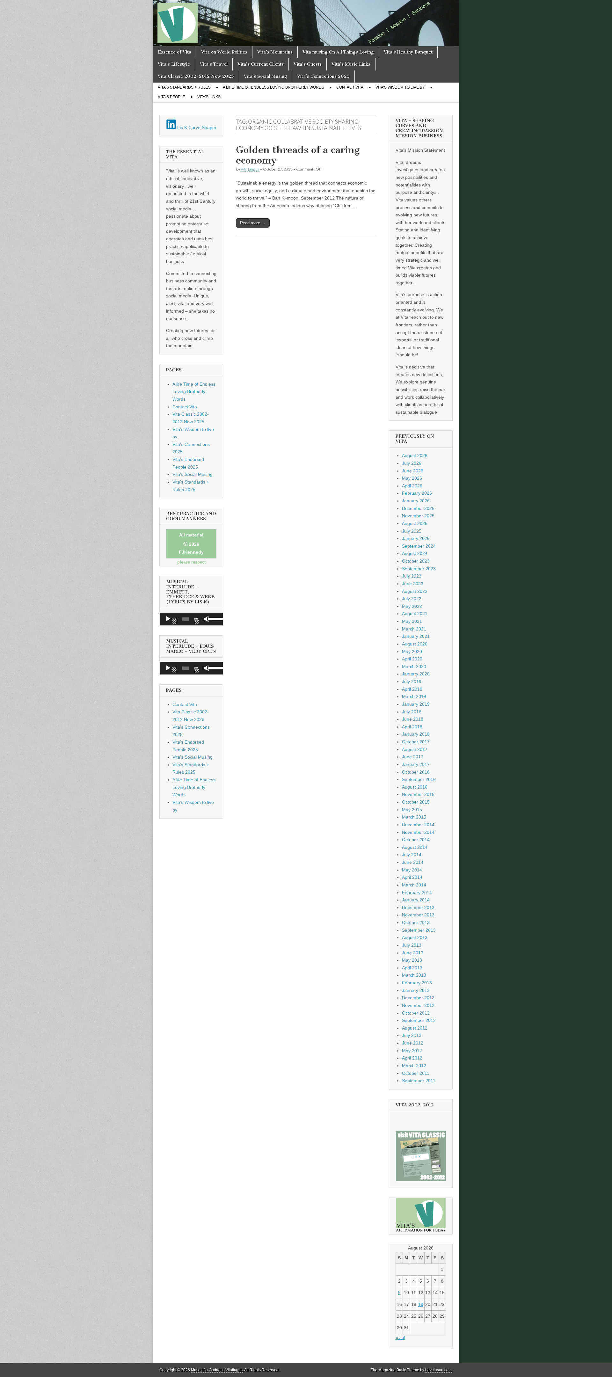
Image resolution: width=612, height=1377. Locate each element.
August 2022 (414, 591)
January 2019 (416, 704)
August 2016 (414, 787)
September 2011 (418, 1080)
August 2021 (414, 613)
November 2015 (418, 794)
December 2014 (418, 824)
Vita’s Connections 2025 (323, 76)
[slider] (214, 618)
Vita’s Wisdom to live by (400, 87)
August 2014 (414, 847)
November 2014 (418, 832)
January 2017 (416, 764)
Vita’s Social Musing (265, 76)
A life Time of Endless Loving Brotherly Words (273, 87)
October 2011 (415, 1073)
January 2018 (416, 734)
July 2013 (411, 945)
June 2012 (412, 1043)
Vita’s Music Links (351, 64)
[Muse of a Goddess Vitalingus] (306, 23)
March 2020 (414, 666)
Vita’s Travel (214, 64)
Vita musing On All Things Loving (338, 52)
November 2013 (418, 914)
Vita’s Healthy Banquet (408, 52)
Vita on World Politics (224, 52)
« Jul (400, 1337)
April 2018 (412, 726)
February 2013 (417, 982)
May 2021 (412, 621)
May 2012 (412, 1050)
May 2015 (412, 809)
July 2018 (411, 711)
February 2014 (417, 892)
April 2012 (412, 1057)
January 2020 (416, 673)
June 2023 (412, 583)
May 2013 (412, 960)
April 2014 (412, 877)
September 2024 (419, 546)
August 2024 (414, 553)
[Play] (168, 619)
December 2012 (418, 997)
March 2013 (414, 975)
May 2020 (412, 651)
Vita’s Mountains (275, 52)
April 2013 (412, 967)
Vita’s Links (209, 97)
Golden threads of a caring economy (298, 155)
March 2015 (414, 817)
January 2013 (416, 990)
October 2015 (416, 802)
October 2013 (416, 922)
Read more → (253, 223)
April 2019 (412, 689)
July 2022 (411, 598)
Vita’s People (171, 97)
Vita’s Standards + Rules (184, 87)
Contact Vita (349, 87)
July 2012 (411, 1035)
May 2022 (412, 606)
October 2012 (416, 1013)
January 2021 (416, 636)
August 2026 (414, 455)
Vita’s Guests (308, 64)
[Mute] (206, 619)
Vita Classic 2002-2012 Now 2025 (196, 76)
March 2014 (414, 884)
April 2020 (412, 658)
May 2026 (412, 478)
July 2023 (411, 576)
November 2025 (418, 515)
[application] (191, 619)
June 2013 (412, 952)
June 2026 (412, 470)
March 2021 (414, 628)
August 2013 (414, 937)
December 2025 (418, 508)
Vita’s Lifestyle (174, 64)
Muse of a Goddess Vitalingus (217, 1370)
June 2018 (412, 719)
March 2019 (414, 696)
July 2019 (411, 681)
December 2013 (418, 907)
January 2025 (416, 538)
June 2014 (412, 862)
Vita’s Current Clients (260, 64)
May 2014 (412, 869)
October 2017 (416, 741)
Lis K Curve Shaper (196, 127)
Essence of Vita (174, 52)
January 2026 (416, 500)
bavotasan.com (438, 1370)
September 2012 (419, 1020)
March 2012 (414, 1065)
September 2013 (419, 930)
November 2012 (418, 1005)
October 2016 (416, 772)
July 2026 (411, 463)
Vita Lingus (250, 169)
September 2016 (419, 779)
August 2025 (414, 523)
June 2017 (412, 756)
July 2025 (411, 531)
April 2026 (412, 485)
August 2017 (414, 749)
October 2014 (416, 839)
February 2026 (417, 493)
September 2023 (419, 568)
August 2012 (414, 1028)
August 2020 (414, 643)
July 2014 (411, 854)
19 (420, 1304)
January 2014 (416, 899)
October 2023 (416, 561)
